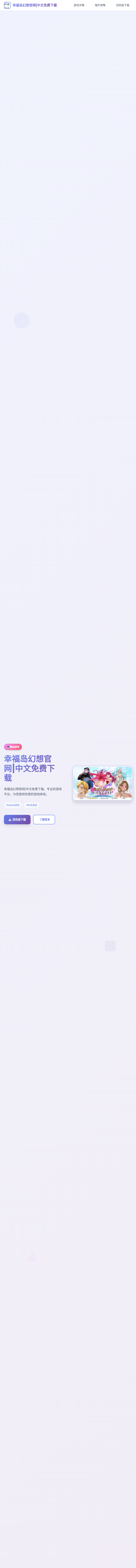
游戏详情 (79, 5)
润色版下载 (122, 5)
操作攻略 (100, 5)
